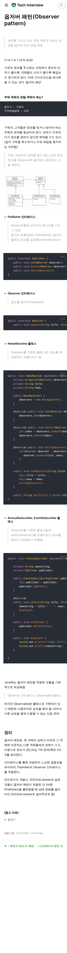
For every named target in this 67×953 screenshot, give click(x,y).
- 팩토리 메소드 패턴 (21, 846)
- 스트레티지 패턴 (48, 846)
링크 (12, 819)
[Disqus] (33, 902)
